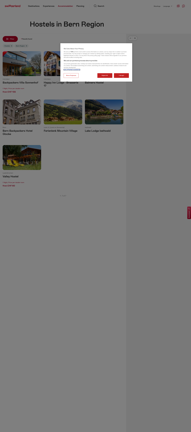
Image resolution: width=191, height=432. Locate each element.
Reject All (105, 75)
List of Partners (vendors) (72, 69)
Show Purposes (71, 75)
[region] (96, 62)
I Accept (121, 75)
